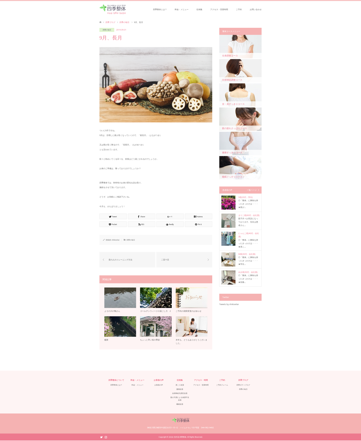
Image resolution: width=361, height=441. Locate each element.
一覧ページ (252, 190)
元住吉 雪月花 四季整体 (177, 437)
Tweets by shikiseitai (229, 304)
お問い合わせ (256, 9)
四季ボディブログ (243, 385)
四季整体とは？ (160, 9)
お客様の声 (158, 385)
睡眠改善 (179, 404)
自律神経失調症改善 (179, 393)
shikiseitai (115, 240)
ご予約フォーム (222, 385)
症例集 (199, 9)
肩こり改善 (180, 385)
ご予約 (239, 9)
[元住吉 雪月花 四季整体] (112, 9)
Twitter (101, 437)
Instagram (105, 437)
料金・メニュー (182, 9)
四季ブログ (110, 22)
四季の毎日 (107, 30)
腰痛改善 (179, 389)
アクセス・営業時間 (219, 9)
